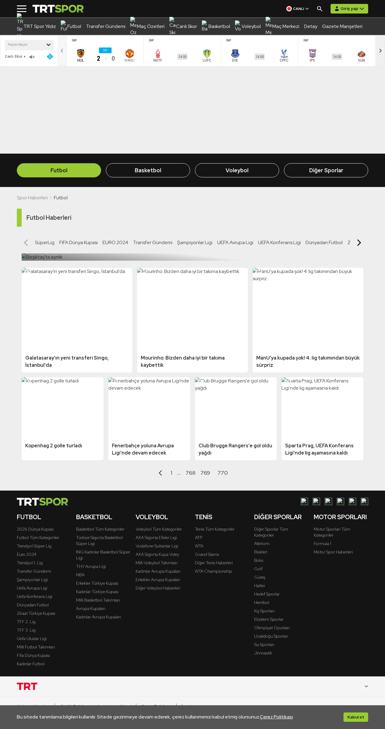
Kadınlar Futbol (31, 663)
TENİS (203, 517)
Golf (258, 568)
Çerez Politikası (276, 717)
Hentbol (261, 602)
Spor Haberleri (32, 198)
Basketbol (148, 170)
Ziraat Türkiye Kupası (36, 613)
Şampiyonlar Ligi (194, 242)
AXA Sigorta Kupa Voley (157, 554)
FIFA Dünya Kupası (78, 242)
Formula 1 (322, 543)
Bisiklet (260, 552)
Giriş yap (349, 8)
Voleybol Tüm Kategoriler (159, 529)
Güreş (259, 577)
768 (191, 472)
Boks (258, 560)
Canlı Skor (14, 56)
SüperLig (44, 242)
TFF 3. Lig (26, 630)
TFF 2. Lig (26, 621)
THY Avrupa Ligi (91, 566)
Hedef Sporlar (267, 594)
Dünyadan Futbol (324, 242)
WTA (199, 546)
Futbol (59, 170)
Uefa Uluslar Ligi (32, 638)
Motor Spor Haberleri (333, 552)
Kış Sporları (264, 611)
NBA (80, 574)
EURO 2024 (115, 242)
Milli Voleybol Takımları (156, 562)
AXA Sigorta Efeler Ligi (156, 537)
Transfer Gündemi (152, 242)
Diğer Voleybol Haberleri (158, 588)
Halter (259, 585)
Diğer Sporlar (326, 170)
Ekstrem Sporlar (269, 619)
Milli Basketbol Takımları (98, 600)
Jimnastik (263, 653)
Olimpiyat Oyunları (272, 627)
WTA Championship (213, 571)
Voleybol (237, 170)
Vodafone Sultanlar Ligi (157, 546)
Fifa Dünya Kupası (33, 655)
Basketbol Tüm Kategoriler (100, 529)
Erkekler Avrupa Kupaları (158, 579)
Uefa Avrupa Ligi (32, 588)
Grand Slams (207, 554)
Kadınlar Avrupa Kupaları (98, 617)
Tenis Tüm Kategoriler (215, 529)
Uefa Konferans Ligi (34, 596)
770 (222, 472)
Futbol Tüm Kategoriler (38, 537)
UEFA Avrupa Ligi (235, 242)
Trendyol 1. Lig (30, 562)
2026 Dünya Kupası (35, 529)
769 (205, 472)
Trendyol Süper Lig (34, 546)
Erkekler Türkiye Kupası (97, 583)
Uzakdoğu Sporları (271, 636)
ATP (198, 537)
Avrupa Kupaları (90, 608)
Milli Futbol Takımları (36, 647)
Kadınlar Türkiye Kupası (97, 591)
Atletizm (262, 543)
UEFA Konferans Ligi (279, 242)
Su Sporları (264, 644)
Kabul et (355, 717)
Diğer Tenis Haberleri (214, 562)
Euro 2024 (26, 554)
